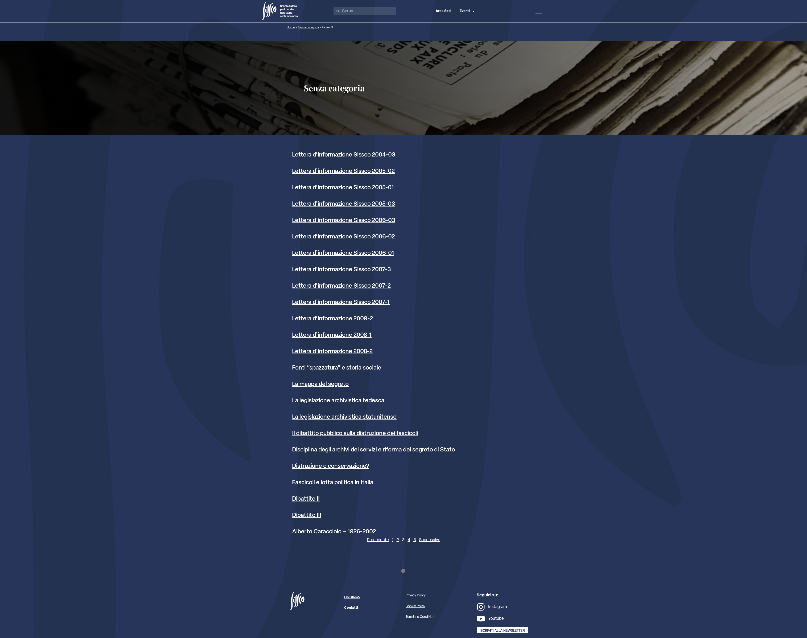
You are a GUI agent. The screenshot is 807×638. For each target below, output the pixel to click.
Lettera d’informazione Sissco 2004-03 (343, 155)
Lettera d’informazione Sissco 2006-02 (343, 237)
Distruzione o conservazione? (330, 466)
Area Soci (443, 11)
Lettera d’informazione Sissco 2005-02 (343, 171)
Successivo (429, 540)
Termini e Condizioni (420, 617)
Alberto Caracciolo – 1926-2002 (334, 532)
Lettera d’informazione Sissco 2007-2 (341, 286)
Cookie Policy (415, 606)
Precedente (378, 540)
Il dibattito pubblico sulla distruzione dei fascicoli (355, 434)
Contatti (351, 608)
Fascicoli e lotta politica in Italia (332, 483)
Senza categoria (308, 27)
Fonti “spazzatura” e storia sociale (336, 368)
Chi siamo (352, 597)
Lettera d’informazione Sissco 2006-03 (343, 221)
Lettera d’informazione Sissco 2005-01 (343, 188)
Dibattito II (306, 499)
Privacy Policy (416, 595)
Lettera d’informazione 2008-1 (332, 335)
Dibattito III (306, 515)
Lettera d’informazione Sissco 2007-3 (341, 270)
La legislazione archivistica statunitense (344, 417)
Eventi (465, 11)
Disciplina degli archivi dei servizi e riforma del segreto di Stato (373, 450)
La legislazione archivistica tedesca (338, 401)
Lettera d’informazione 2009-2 (332, 319)
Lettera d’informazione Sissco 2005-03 (343, 204)
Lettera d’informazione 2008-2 (332, 352)
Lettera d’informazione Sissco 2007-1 (341, 302)
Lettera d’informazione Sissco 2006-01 (343, 253)
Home (291, 27)
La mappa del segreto (320, 384)
